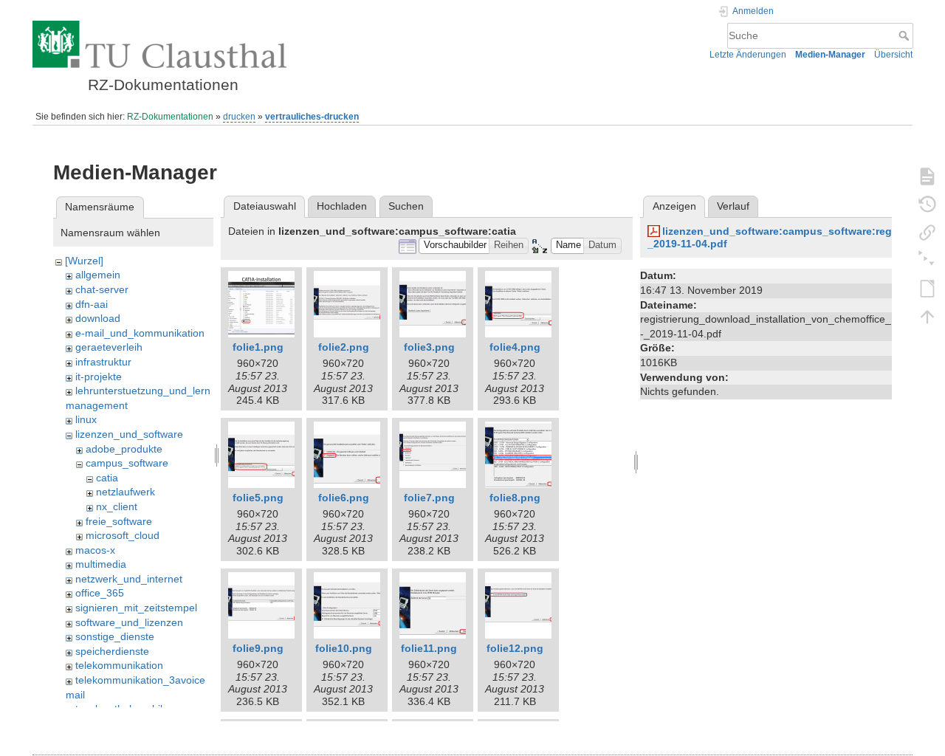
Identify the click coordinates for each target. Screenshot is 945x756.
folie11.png (429, 648)
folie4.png (514, 347)
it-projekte (98, 376)
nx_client (116, 506)
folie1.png (258, 347)
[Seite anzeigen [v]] (927, 176)
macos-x (95, 550)
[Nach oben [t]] (927, 316)
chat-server (101, 289)
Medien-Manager (830, 54)
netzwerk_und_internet (128, 579)
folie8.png (514, 498)
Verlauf (733, 206)
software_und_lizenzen (129, 622)
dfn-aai (91, 304)
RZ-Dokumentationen (170, 116)
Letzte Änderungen (747, 54)
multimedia (100, 564)
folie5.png (258, 498)
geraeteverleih (108, 347)
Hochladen (342, 206)
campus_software (127, 463)
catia (107, 478)
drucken (239, 116)
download (97, 318)
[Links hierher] (927, 232)
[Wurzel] (84, 261)
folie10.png (343, 648)
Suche (905, 35)
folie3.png (429, 347)
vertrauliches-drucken (312, 116)
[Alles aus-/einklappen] (927, 260)
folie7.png (429, 498)
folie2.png (343, 347)
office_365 (99, 593)
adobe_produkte (124, 449)
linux (86, 419)
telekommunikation (119, 665)
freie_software (119, 521)
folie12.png (515, 648)
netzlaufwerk (125, 492)
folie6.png (343, 498)
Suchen (406, 206)
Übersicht (893, 54)
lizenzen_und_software (129, 434)
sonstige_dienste (114, 636)
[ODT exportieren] (927, 288)
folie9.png (258, 648)
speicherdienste (112, 651)
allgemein (97, 275)
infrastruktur (103, 362)
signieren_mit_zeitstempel (136, 608)
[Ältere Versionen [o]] (927, 204)
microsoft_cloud (122, 535)
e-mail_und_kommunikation (140, 333)
